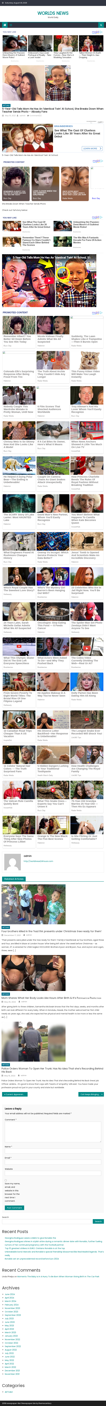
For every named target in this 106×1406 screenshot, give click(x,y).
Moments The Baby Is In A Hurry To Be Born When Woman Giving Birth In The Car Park (58, 1276)
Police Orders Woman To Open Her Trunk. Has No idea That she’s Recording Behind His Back (52, 1070)
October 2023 (11, 1311)
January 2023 (11, 1336)
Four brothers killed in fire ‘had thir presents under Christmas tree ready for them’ (52, 931)
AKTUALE (6, 105)
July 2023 (9, 1318)
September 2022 (13, 1346)
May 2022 (9, 1360)
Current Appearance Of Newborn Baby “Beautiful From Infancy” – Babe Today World (16, 1094)
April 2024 (9, 1297)
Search (5, 1217)
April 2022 (9, 1363)
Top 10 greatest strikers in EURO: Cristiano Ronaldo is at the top (35, 1248)
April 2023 (9, 1329)
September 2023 (13, 1315)
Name (8, 1146)
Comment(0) (36, 115)
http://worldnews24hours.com (38, 861)
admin (22, 115)
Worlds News (53, 13)
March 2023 (10, 1332)
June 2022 (10, 1356)
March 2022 (10, 1367)
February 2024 (12, 1304)
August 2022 (11, 1349)
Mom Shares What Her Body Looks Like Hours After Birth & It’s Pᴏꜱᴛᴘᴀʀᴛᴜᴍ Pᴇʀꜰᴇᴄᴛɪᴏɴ (51, 997)
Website (9, 1169)
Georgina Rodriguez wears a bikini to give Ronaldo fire (30, 1238)
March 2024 (10, 1301)
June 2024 (10, 1294)
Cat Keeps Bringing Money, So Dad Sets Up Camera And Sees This (92, 1094)
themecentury (45, 1403)
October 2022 (11, 1343)
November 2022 (12, 1339)
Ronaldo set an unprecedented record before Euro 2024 (32, 1258)
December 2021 (12, 1370)
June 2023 (10, 1322)
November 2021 (12, 1374)
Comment (11, 1119)
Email (8, 1157)
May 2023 (9, 1325)
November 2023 (12, 1308)
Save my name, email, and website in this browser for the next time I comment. (12, 1192)
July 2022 (9, 1353)
